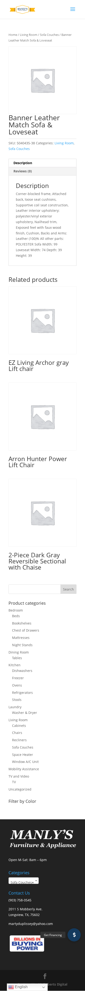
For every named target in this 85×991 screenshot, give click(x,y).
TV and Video (18, 776)
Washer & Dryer (24, 712)
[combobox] (23, 880)
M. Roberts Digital (52, 984)
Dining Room (18, 652)
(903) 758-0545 (19, 900)
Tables (17, 658)
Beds (16, 616)
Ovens (17, 685)
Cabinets (19, 725)
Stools (16, 699)
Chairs (17, 732)
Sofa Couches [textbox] (22, 882)
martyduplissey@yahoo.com (30, 923)
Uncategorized (19, 789)
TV (14, 782)
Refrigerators (22, 692)
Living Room (28, 35)
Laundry (14, 707)
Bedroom (15, 610)
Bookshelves (21, 623)
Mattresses (21, 637)
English (21, 987)
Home (12, 35)
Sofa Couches (49, 35)
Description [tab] (22, 163)
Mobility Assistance (23, 769)
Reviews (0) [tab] (22, 171)
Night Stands (22, 645)
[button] (74, 934)
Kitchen (14, 665)
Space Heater (22, 754)
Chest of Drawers (25, 630)
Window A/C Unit (25, 761)
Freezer (18, 678)
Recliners (19, 740)
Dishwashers (22, 670)
